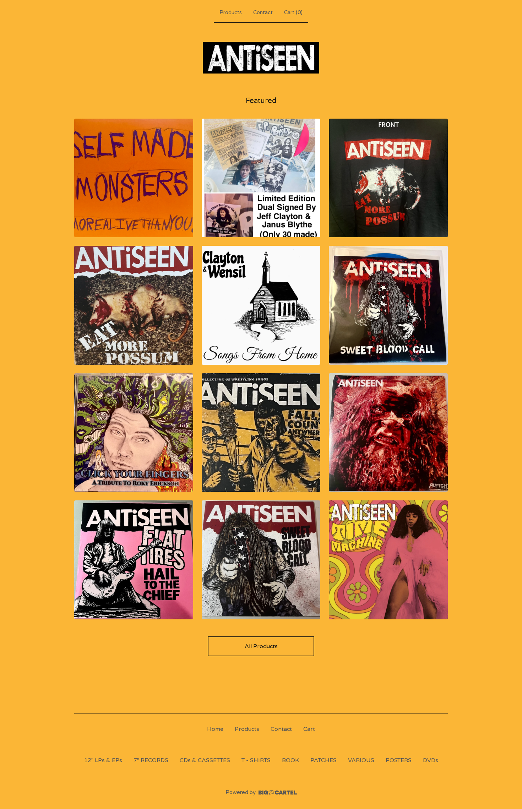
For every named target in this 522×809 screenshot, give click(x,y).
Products (230, 12)
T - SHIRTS (256, 760)
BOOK (290, 760)
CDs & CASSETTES (205, 760)
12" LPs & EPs (103, 760)
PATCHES (323, 760)
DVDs (430, 760)
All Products (261, 646)
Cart (309, 729)
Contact (263, 12)
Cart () (293, 12)
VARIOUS (361, 760)
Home (215, 729)
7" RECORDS (151, 760)
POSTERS (399, 760)
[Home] (261, 58)
